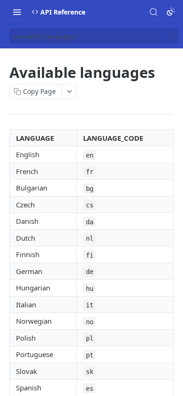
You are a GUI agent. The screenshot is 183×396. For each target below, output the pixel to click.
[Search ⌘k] (153, 11)
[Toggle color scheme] (170, 11)
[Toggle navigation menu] (16, 11)
